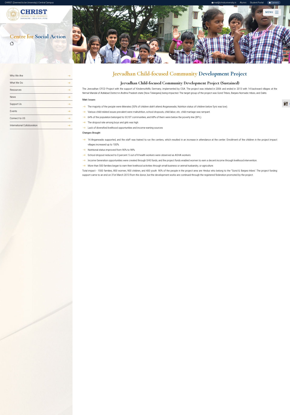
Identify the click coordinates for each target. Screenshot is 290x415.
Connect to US (17, 118)
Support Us (16, 104)
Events (13, 111)
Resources (15, 90)
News (13, 97)
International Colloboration (23, 125)
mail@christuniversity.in (224, 2)
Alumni (243, 2)
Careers (275, 2)
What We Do (16, 83)
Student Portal (257, 2)
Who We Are (16, 76)
